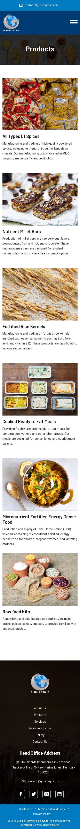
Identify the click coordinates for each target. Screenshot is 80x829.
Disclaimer (25, 809)
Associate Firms (40, 728)
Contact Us (40, 741)
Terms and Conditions (51, 809)
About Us (40, 708)
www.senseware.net (48, 824)
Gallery (40, 735)
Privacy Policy (41, 813)
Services (40, 721)
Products (40, 714)
